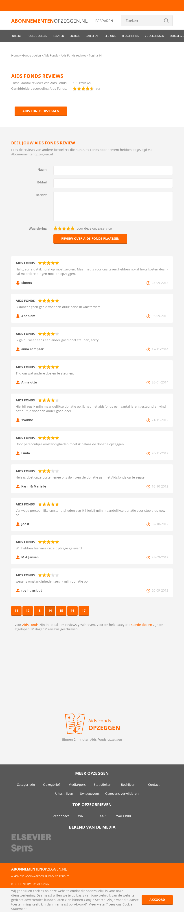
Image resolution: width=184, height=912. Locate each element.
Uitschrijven (64, 793)
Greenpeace (60, 816)
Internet (17, 35)
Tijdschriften (130, 35)
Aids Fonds (30, 625)
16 (72, 610)
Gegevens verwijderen (122, 793)
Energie (75, 35)
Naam (42, 169)
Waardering (38, 228)
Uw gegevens (90, 793)
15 (61, 610)
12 (27, 610)
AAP (102, 816)
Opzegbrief (51, 784)
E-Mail (42, 182)
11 (16, 610)
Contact (154, 784)
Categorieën (26, 784)
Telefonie (109, 35)
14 (50, 610)
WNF (81, 816)
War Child (123, 816)
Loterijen (91, 35)
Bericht (41, 195)
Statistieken (102, 784)
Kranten (58, 35)
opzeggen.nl (49, 20)
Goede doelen (37, 35)
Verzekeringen (154, 35)
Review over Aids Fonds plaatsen (90, 238)
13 (39, 610)
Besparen (104, 20)
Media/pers (77, 784)
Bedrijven (128, 784)
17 (83, 610)
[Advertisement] (92, 672)
